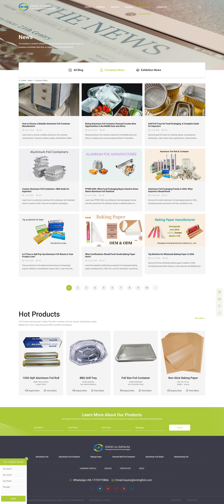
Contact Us (162, 7)
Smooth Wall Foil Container (123, 457)
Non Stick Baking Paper (183, 378)
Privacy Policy (192, 500)
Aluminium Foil (42, 457)
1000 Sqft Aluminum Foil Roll (41, 378)
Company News (41, 80)
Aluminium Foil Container (69, 457)
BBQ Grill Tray (88, 378)
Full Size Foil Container (135, 378)
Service (108, 468)
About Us (115, 7)
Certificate (125, 468)
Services (129, 7)
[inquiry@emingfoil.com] (219, 298)
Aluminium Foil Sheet (155, 457)
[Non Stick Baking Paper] (183, 353)
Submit (13, 499)
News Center (145, 7)
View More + (200, 318)
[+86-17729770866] (219, 312)
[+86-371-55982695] (219, 305)
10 (147, 288)
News (30, 80)
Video (141, 468)
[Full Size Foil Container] (136, 353)
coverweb (106, 500)
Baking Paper (96, 457)
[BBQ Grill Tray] (88, 353)
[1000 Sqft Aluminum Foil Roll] (41, 353)
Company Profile (88, 468)
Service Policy (176, 500)
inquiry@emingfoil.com (137, 480)
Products (100, 7)
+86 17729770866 (98, 480)
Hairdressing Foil (181, 457)
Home (88, 7)
